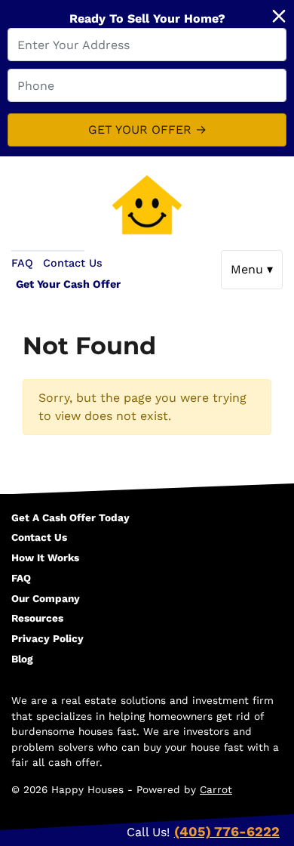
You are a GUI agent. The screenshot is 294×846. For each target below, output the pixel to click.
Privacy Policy (47, 638)
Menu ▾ (252, 269)
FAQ (22, 263)
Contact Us (73, 263)
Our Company (45, 598)
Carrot (216, 789)
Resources (37, 618)
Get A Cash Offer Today (70, 517)
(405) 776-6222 (227, 831)
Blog (22, 659)
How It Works (45, 557)
